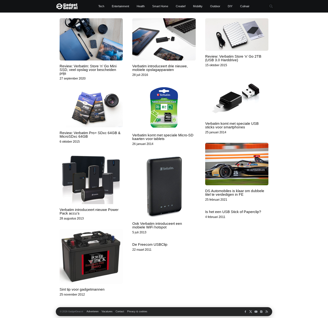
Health (141, 6)
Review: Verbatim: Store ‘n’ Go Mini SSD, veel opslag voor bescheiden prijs (88, 69)
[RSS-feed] (266, 311)
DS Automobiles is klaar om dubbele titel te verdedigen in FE (234, 192)
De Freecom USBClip (149, 244)
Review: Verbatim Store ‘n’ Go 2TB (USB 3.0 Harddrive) (233, 58)
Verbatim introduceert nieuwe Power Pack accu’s (89, 211)
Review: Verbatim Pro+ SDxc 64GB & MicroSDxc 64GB (90, 134)
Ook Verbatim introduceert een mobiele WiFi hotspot (157, 225)
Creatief (180, 6)
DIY (230, 6)
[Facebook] (245, 311)
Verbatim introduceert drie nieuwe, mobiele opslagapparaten (160, 68)
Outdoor (215, 6)
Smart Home (160, 6)
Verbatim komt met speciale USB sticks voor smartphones (232, 125)
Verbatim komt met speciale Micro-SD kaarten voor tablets (162, 137)
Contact (120, 311)
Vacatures (107, 311)
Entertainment (120, 6)
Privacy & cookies (137, 311)
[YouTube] (256, 311)
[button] (271, 6)
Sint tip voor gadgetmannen (82, 289)
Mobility (198, 6)
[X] (250, 311)
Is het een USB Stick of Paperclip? (233, 212)
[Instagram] (261, 311)
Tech (101, 6)
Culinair (244, 6)
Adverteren (93, 311)
